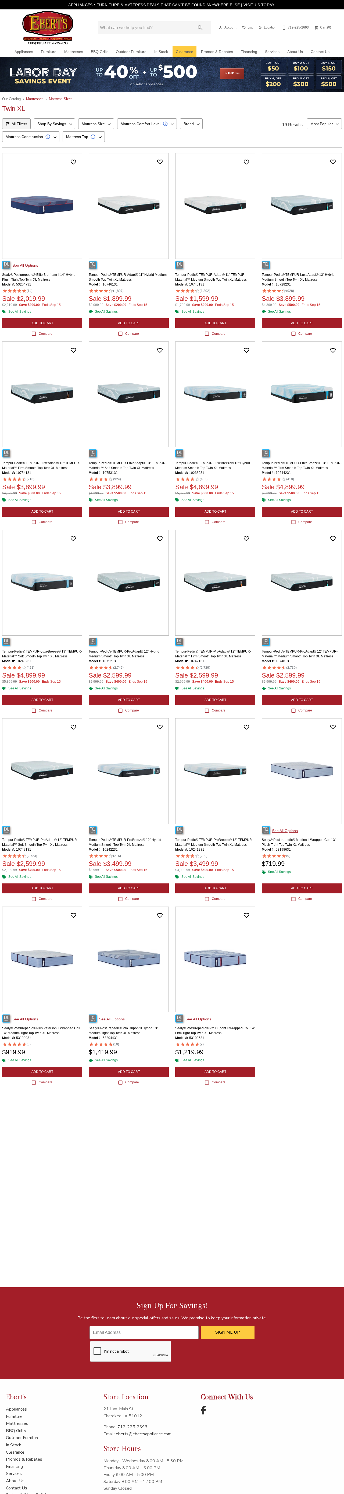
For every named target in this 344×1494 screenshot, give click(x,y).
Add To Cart (42, 323)
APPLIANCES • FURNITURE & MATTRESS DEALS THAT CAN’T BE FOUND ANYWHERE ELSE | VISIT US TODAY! (172, 5)
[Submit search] (200, 28)
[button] (220, 27)
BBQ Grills (99, 52)
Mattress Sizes (61, 99)
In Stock (161, 52)
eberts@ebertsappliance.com (143, 1434)
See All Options (25, 265)
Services (272, 52)
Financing (249, 52)
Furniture (48, 52)
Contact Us (320, 52)
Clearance (184, 52)
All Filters (19, 124)
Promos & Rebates (217, 52)
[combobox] (54, 123)
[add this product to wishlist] (73, 162)
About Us (295, 52)
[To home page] (48, 27)
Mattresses (73, 52)
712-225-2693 (132, 1427)
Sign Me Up (227, 1332)
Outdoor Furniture (131, 52)
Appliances (24, 52)
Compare (45, 334)
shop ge (232, 73)
